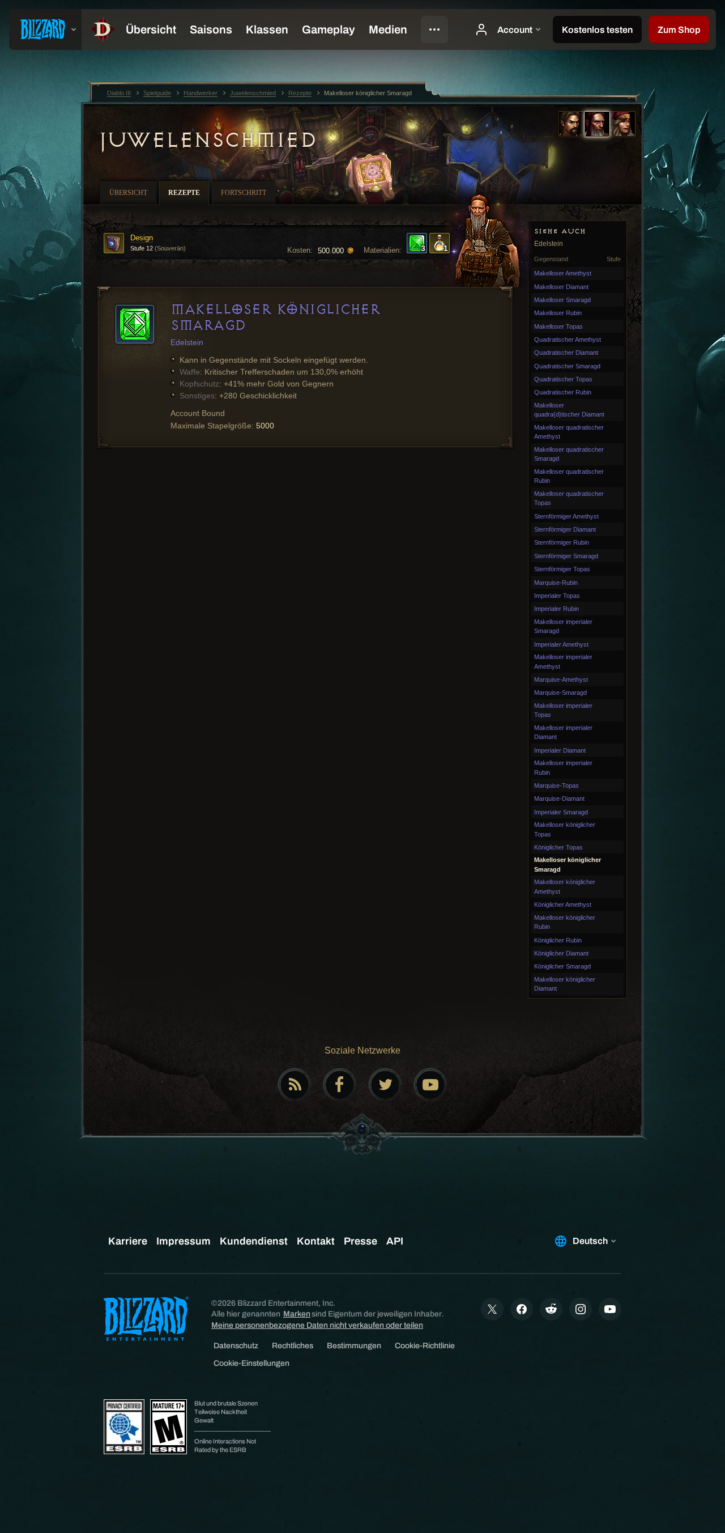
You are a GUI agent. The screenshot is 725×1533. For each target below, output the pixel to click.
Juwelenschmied (207, 140)
